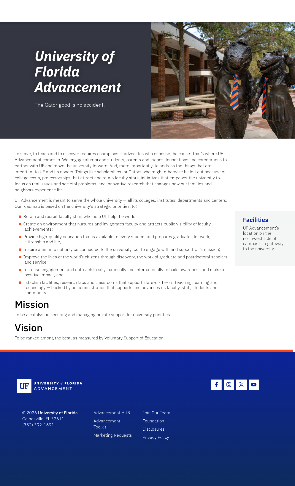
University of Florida (58, 413)
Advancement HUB (112, 413)
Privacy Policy (156, 437)
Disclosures (154, 429)
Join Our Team (156, 413)
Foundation (153, 421)
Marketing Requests (113, 435)
